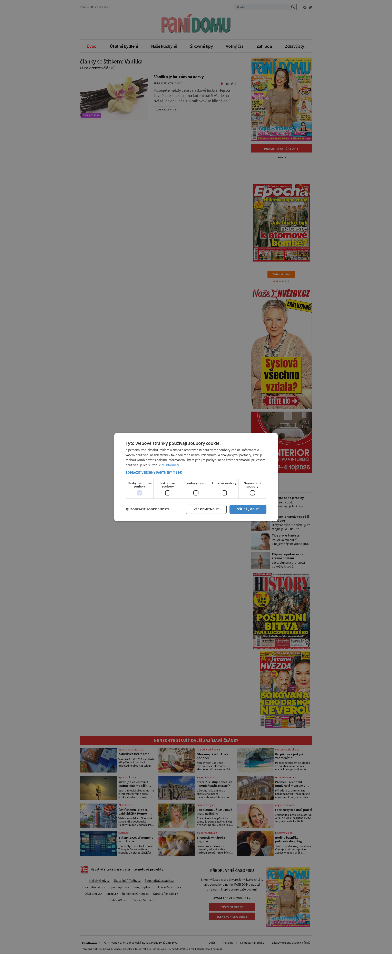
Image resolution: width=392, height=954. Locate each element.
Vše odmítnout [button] (206, 509)
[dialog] (196, 477)
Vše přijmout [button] (248, 509)
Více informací (169, 465)
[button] (196, 472)
